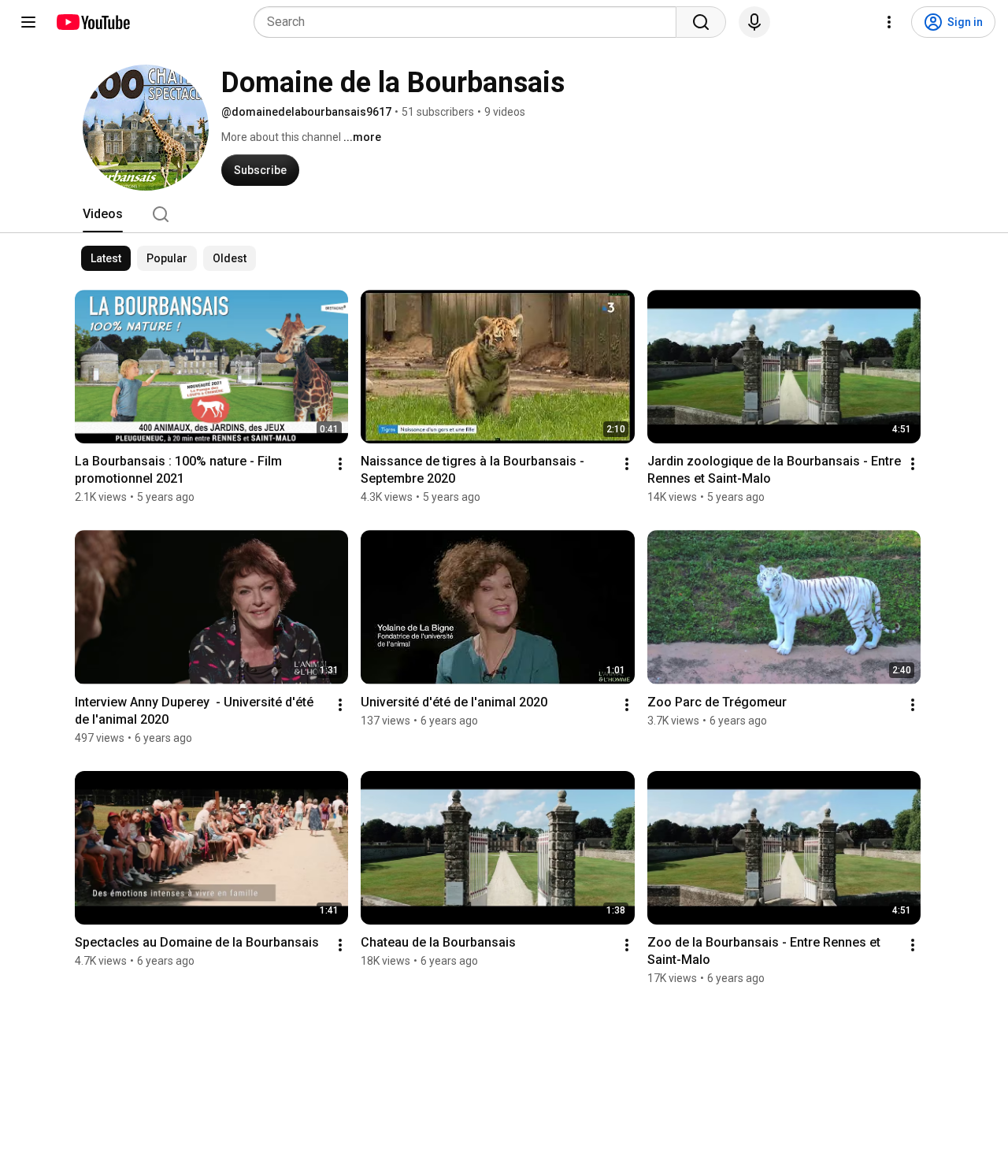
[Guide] (28, 22)
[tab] (103, 214)
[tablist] (504, 214)
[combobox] (470, 22)
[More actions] (340, 464)
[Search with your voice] (754, 22)
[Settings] (889, 22)
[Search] (701, 22)
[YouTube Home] (92, 22)
